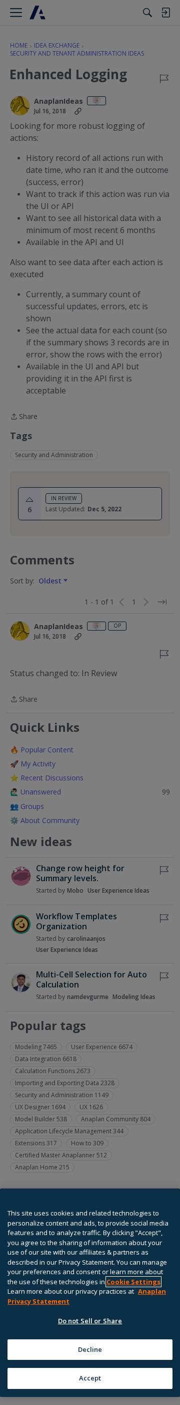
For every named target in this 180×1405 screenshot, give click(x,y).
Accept (90, 1377)
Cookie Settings (133, 1281)
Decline (90, 1349)
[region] (90, 1292)
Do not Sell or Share (90, 1320)
